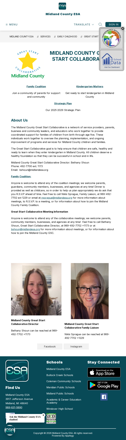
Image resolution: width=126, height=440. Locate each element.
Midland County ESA (21, 36)
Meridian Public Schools (60, 387)
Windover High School (59, 408)
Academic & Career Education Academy (63, 401)
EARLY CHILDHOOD (67, 36)
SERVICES (45, 36)
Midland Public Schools (60, 393)
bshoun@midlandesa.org (25, 229)
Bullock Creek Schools (59, 375)
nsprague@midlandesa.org (56, 197)
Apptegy (69, 435)
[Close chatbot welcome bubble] (43, 415)
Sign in (113, 24)
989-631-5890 (14, 407)
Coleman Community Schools (63, 381)
